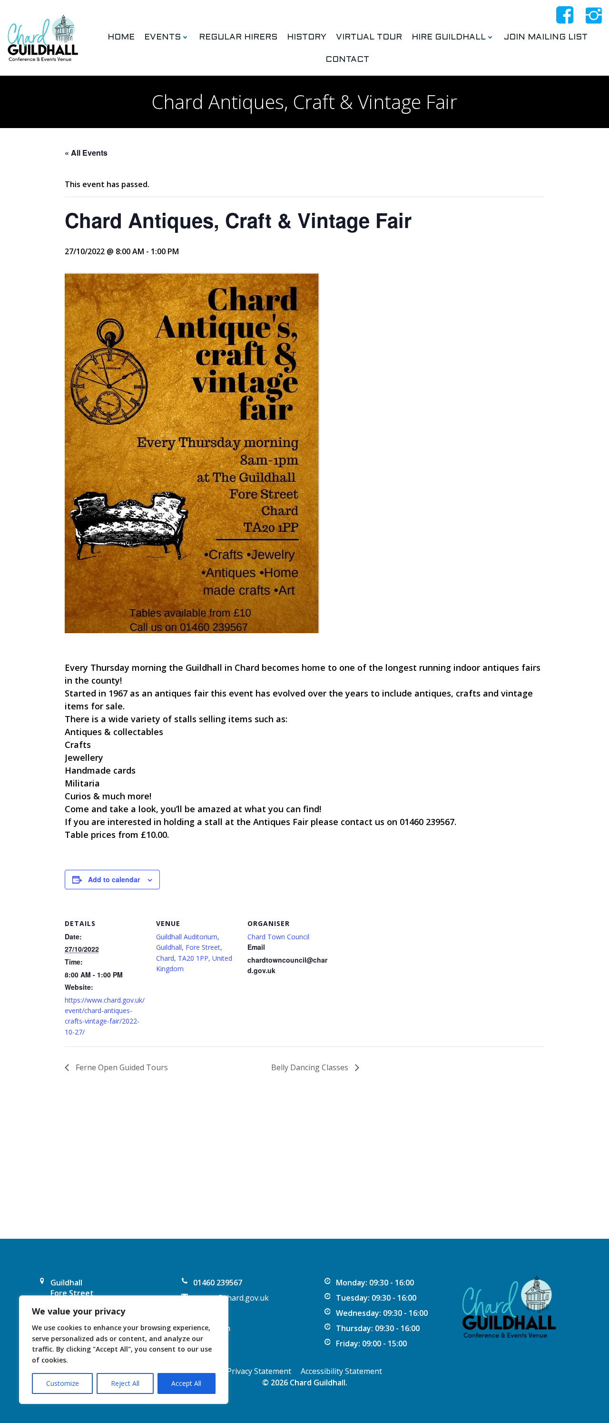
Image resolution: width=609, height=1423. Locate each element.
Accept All (186, 1383)
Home (121, 37)
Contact (347, 60)
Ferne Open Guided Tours (121, 1067)
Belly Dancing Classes (310, 1067)
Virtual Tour (369, 37)
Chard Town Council (278, 936)
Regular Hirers (238, 37)
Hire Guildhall (449, 37)
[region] (123, 1349)
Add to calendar (114, 879)
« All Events (86, 152)
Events (162, 37)
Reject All (125, 1383)
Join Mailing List (546, 37)
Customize (62, 1383)
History (306, 37)
